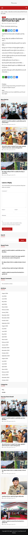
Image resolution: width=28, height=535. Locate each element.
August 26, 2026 (10, 124)
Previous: (13, 85)
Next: (13, 92)
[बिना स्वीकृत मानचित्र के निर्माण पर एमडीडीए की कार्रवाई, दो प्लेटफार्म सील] (14, 161)
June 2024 (4, 363)
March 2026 (5, 307)
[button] (2, 7)
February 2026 (5, 309)
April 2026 (4, 304)
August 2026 (5, 293)
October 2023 (5, 380)
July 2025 (4, 328)
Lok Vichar (5, 23)
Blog (3, 389)
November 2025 (5, 317)
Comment (4, 191)
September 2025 (6, 323)
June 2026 (4, 298)
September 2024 (6, 355)
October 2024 (5, 353)
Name (3, 209)
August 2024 (5, 358)
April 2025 (4, 336)
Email (16, 209)
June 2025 (4, 331)
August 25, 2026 (10, 175)
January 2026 (5, 312)
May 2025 (4, 334)
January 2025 (5, 345)
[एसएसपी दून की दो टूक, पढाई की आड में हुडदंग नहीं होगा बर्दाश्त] (14, 486)
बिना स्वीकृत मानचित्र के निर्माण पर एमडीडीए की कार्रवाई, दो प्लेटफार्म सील (14, 263)
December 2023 (5, 377)
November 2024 (5, 350)
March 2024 (5, 369)
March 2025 (5, 339)
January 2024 (5, 374)
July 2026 (4, 296)
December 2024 (5, 347)
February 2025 (5, 342)
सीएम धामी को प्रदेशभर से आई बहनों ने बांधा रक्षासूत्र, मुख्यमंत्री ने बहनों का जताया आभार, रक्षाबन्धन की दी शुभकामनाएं (14, 147)
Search (3, 235)
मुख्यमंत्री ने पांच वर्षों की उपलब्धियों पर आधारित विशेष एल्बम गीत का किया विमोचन (13, 251)
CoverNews (20, 531)
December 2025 (5, 315)
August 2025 (5, 326)
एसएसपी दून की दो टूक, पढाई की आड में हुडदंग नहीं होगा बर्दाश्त (13, 268)
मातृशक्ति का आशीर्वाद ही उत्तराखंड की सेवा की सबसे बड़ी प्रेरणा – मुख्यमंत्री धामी (13, 273)
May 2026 (4, 301)
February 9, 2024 (11, 23)
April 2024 (4, 366)
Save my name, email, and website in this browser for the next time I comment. (12, 223)
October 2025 (5, 320)
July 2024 (4, 361)
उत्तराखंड (4, 17)
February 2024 (5, 372)
